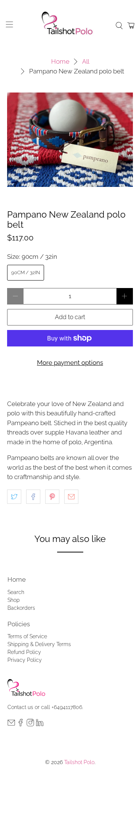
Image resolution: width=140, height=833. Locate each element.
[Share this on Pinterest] (52, 497)
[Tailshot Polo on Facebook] (20, 724)
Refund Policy (24, 652)
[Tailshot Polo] (70, 25)
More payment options (70, 362)
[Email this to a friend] (71, 497)
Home (60, 61)
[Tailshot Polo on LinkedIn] (39, 724)
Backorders (21, 608)
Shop (13, 600)
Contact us (20, 707)
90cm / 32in (25, 272)
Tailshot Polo (79, 762)
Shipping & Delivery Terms (39, 644)
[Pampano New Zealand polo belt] (70, 140)
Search (15, 592)
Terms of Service (27, 636)
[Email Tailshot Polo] (11, 724)
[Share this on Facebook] (33, 497)
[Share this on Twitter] (14, 497)
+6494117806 (67, 707)
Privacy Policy (24, 660)
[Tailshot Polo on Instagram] (30, 724)
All (85, 61)
